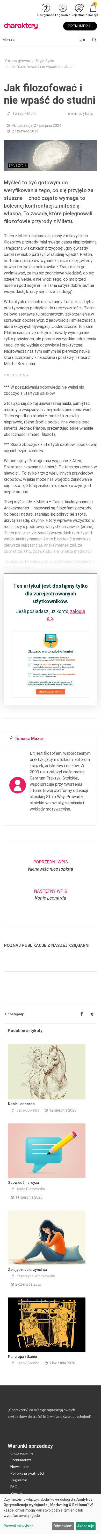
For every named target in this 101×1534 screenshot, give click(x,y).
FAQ (14, 1486)
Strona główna (17, 61)
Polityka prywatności (27, 1473)
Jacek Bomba (28, 1110)
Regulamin (18, 1480)
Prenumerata (21, 1460)
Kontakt (17, 1493)
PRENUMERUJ (80, 26)
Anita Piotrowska (31, 1189)
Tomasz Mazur (25, 114)
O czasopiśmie (21, 1453)
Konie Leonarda (21, 1104)
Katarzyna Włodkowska (36, 1276)
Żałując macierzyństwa (27, 1270)
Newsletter (19, 1466)
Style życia (45, 61)
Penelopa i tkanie (22, 1357)
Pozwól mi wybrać (19, 1526)
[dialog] (50, 1514)
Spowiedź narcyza (23, 1183)
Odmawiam (63, 1526)
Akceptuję (85, 1526)
